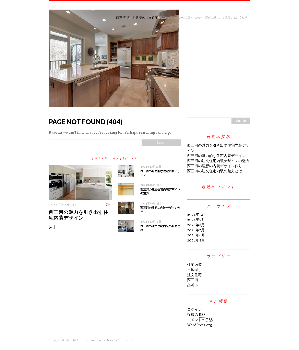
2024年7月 (196, 230)
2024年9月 (196, 220)
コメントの (200, 320)
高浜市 (192, 285)
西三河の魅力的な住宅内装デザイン (216, 156)
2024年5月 (196, 240)
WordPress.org (199, 325)
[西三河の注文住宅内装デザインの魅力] (126, 192)
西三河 (192, 280)
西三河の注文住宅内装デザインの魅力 (218, 161)
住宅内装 (194, 265)
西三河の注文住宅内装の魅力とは (214, 171)
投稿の (196, 314)
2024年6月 (196, 235)
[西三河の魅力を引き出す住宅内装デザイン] (80, 197)
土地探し (194, 270)
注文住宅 (194, 275)
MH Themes (125, 340)
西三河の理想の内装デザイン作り (214, 166)
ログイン (194, 309)
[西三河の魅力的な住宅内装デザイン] (126, 174)
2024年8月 (196, 225)
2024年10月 (197, 214)
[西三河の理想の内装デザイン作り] (126, 211)
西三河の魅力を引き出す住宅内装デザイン (78, 215)
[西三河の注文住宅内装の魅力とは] (126, 229)
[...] (52, 226)
